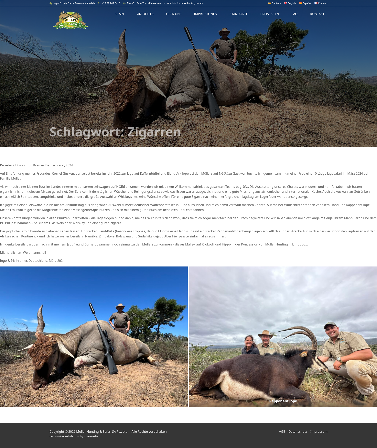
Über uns (173, 14)
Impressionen (205, 14)
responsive (56, 436)
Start (119, 14)
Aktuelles (145, 14)
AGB (282, 431)
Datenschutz (297, 431)
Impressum (319, 431)
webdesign (72, 436)
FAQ (295, 14)
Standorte (239, 14)
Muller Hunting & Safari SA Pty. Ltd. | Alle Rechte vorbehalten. (121, 431)
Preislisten (269, 14)
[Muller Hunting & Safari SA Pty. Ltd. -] (70, 20)
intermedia (91, 436)
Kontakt (317, 14)
